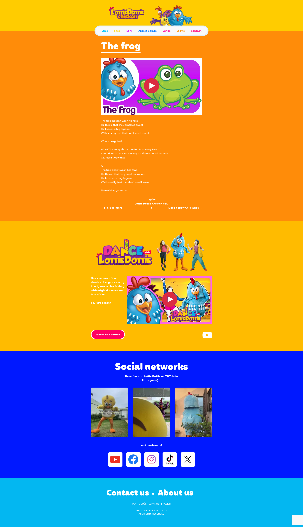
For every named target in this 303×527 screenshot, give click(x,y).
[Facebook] (133, 459)
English (166, 504)
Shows (180, 31)
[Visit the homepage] (151, 15)
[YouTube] (207, 335)
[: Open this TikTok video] (109, 412)
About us (175, 493)
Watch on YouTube (108, 335)
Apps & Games (147, 31)
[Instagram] (151, 459)
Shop (117, 31)
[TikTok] (170, 459)
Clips (104, 31)
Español (154, 504)
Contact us (127, 493)
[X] (188, 459)
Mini (129, 31)
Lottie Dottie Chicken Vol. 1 (151, 206)
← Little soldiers (111, 208)
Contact (196, 31)
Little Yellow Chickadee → (185, 208)
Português (139, 504)
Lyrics (166, 31)
